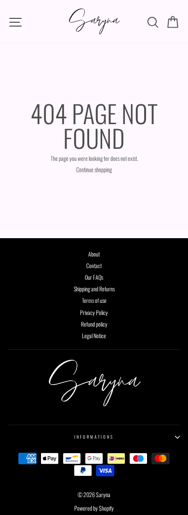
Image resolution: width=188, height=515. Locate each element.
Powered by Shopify (94, 508)
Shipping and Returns (94, 289)
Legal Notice (94, 335)
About (94, 254)
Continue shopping (94, 169)
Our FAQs (94, 277)
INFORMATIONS (94, 436)
